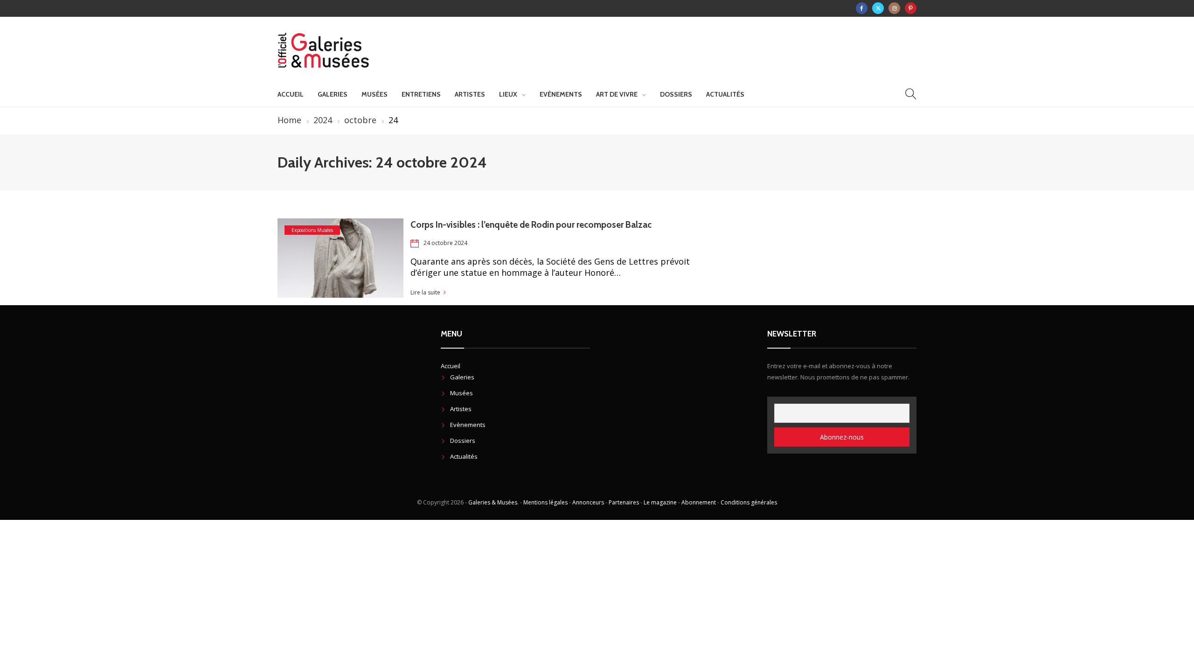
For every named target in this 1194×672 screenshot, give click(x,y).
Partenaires (624, 502)
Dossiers (676, 94)
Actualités (725, 94)
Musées (374, 94)
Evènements (561, 94)
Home (289, 120)
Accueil (291, 94)
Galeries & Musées (492, 502)
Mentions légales (545, 502)
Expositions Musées (312, 230)
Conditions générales (749, 502)
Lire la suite (425, 292)
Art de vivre (617, 94)
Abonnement (698, 502)
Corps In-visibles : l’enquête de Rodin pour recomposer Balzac (531, 224)
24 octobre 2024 (445, 243)
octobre (360, 120)
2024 (322, 120)
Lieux (508, 94)
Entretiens (421, 94)
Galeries (332, 94)
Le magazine (660, 502)
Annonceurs (588, 502)
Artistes (470, 94)
